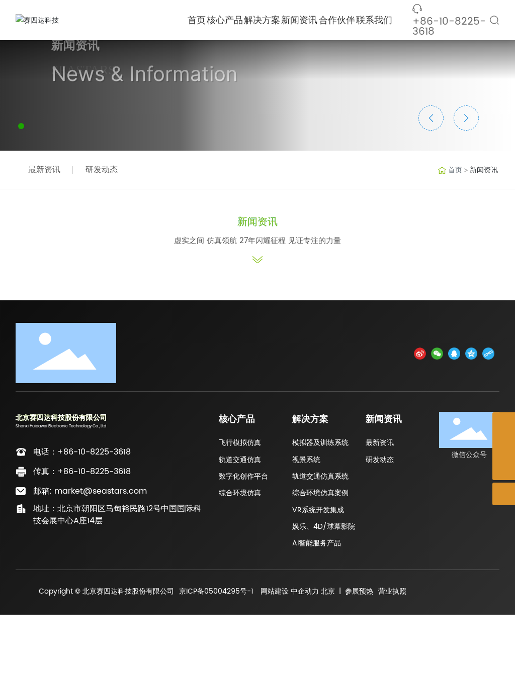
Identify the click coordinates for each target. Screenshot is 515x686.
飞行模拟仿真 (240, 442)
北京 (328, 591)
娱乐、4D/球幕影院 (323, 526)
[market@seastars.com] (503, 423)
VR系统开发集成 (318, 510)
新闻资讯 (384, 419)
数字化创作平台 (243, 476)
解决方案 (310, 419)
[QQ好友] (454, 353)
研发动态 (101, 169)
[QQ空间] (471, 353)
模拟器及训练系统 (320, 442)
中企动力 (305, 591)
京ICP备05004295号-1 (216, 591)
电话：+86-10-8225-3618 (82, 452)
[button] (21, 126)
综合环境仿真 (240, 493)
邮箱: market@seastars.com (90, 491)
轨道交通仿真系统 (320, 476)
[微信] (437, 353)
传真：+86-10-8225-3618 (82, 471)
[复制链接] (488, 353)
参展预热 (359, 591)
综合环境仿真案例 (320, 493)
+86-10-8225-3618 (449, 27)
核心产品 (237, 419)
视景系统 (306, 460)
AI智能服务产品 (316, 543)
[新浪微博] (420, 353)
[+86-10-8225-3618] (503, 446)
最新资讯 (44, 169)
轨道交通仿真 (240, 460)
